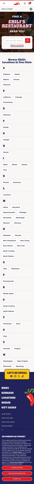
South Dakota (8, 311)
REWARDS (8, 393)
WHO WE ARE (7, 418)
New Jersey (25, 240)
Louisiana (7, 195)
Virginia (17, 348)
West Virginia (22, 361)
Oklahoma (15, 269)
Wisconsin (7, 366)
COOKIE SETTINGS (17, 467)
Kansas (6, 182)
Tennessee (7, 324)
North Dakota (8, 256)
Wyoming (20, 366)
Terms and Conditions (17, 462)
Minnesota (7, 218)
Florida (6, 127)
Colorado (18, 97)
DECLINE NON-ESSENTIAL (17, 473)
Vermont (6, 348)
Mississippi (20, 218)
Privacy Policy (17, 452)
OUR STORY (6, 414)
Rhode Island (8, 293)
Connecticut (8, 102)
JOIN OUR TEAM (8, 422)
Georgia (6, 140)
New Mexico (8, 246)
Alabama (6, 74)
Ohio (5, 269)
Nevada (18, 235)
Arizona (16, 79)
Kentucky (17, 182)
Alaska (17, 74)
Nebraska (7, 235)
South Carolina (9, 306)
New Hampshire (9, 240)
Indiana (24, 164)
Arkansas (7, 85)
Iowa (5, 170)
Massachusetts (9, 212)
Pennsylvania (8, 281)
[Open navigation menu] (4, 3)
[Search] (27, 40)
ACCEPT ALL (17, 479)
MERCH (6, 402)
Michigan (23, 212)
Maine (5, 207)
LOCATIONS (9, 398)
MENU (5, 388)
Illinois (14, 164)
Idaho (5, 164)
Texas (18, 324)
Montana (17, 223)
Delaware (7, 115)
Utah (5, 336)
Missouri (6, 223)
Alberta (6, 79)
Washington (8, 361)
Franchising (7, 426)
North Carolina (9, 251)
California (7, 97)
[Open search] (25, 3)
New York (21, 246)
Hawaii (6, 152)
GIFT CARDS (9, 407)
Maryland (16, 207)
